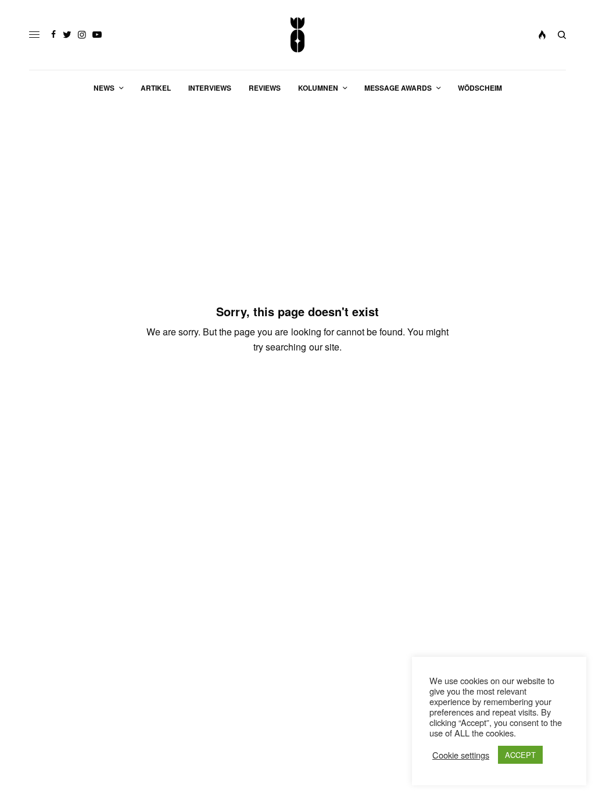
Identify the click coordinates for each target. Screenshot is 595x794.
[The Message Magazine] (298, 34)
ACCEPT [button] (520, 754)
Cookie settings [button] (460, 755)
